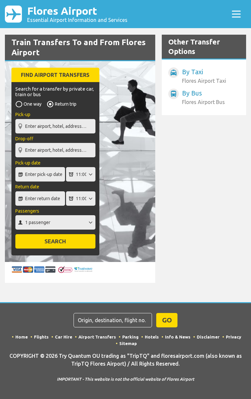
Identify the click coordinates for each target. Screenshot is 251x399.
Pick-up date (28, 162)
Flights (41, 337)
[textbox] (55, 126)
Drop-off (24, 138)
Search (55, 241)
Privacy (233, 337)
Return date (27, 186)
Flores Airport (77, 14)
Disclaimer (208, 337)
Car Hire (63, 337)
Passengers (27, 211)
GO (167, 320)
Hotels (152, 337)
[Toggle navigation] (236, 14)
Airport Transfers (97, 337)
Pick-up (22, 114)
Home (21, 337)
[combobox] (55, 123)
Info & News (178, 337)
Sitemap (128, 343)
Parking (130, 337)
